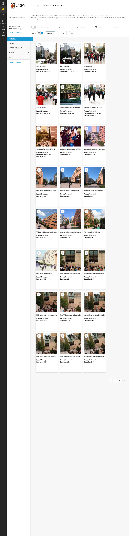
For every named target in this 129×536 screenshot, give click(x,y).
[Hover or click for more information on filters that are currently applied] (20, 29)
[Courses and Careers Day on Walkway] (70, 136)
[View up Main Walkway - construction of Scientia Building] (94, 136)
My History (3, 23)
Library (35, 5)
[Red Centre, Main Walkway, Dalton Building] (46, 177)
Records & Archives (53, 5)
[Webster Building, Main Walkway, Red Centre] (70, 177)
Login (3, 29)
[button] (81, 27)
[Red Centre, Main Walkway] (94, 219)
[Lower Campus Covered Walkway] (70, 94)
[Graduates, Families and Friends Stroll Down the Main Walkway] (46, 136)
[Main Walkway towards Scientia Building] (70, 260)
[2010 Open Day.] (46, 53)
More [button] (3, 35)
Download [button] (63, 27)
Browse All (3, 10)
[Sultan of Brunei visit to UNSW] (94, 94)
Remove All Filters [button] (15, 32)
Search (3, 17)
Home (3, 4)
